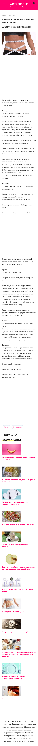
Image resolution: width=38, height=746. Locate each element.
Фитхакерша (19, 4)
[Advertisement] (19, 77)
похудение (18, 427)
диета (7, 427)
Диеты (4, 16)
